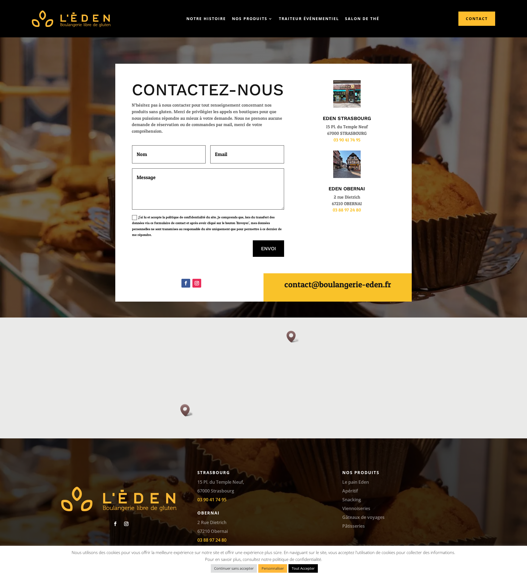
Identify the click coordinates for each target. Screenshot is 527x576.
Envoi (268, 248)
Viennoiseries (356, 508)
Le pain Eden (355, 482)
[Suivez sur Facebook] (185, 283)
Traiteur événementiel (309, 18)
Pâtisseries (353, 526)
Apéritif (350, 491)
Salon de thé (362, 18)
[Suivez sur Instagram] (196, 283)
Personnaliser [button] (273, 568)
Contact (477, 18)
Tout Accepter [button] (303, 568)
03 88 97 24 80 (347, 210)
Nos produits (249, 18)
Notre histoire (206, 18)
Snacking (351, 500)
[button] (293, 337)
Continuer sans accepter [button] (234, 568)
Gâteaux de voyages (363, 517)
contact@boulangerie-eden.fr (337, 284)
